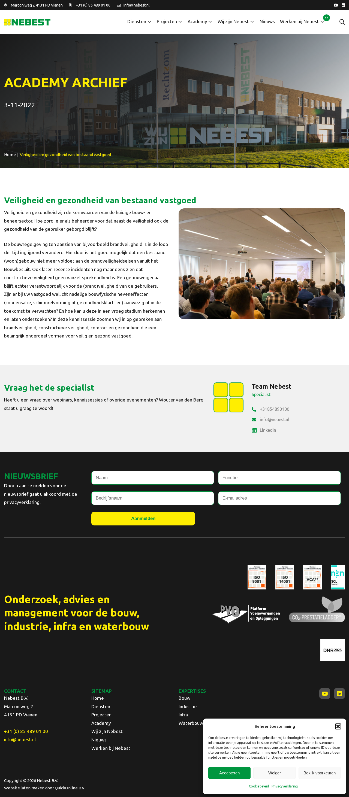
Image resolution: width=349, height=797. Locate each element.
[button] (338, 726)
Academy (197, 21)
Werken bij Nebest (299, 21)
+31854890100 (274, 409)
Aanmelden (143, 518)
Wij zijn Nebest (233, 21)
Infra (183, 714)
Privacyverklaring (285, 786)
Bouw (184, 698)
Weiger (274, 773)
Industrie (188, 706)
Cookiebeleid (259, 786)
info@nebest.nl (137, 5)
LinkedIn (268, 430)
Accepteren (229, 773)
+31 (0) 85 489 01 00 (93, 5)
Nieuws (267, 21)
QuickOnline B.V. (70, 788)
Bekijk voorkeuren (319, 773)
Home (97, 698)
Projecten (167, 21)
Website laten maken (24, 788)
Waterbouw (191, 723)
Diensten (136, 21)
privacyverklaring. (22, 502)
